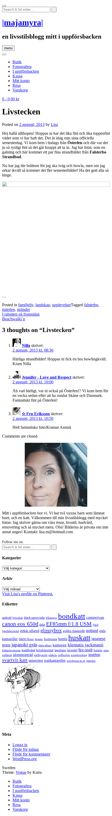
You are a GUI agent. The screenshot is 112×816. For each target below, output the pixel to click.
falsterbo (91, 305)
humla (62, 639)
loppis (98, 650)
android (6, 617)
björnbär (18, 617)
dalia (42, 625)
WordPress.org (25, 759)
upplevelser (61, 305)
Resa (17, 85)
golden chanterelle (74, 631)
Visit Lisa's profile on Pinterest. (27, 594)
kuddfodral (28, 650)
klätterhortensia (11, 650)
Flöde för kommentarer (31, 754)
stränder (23, 309)
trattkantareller (55, 660)
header (39, 639)
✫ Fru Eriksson (36, 414)
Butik (17, 62)
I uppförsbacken (26, 71)
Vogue (21, 772)
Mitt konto (21, 80)
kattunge (60, 645)
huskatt (79, 637)
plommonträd (23, 655)
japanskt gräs (24, 644)
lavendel (72, 650)
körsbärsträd (44, 650)
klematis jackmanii (85, 644)
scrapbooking (79, 655)
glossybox (51, 630)
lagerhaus (60, 650)
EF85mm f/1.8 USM (69, 624)
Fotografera (22, 66)
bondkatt (71, 616)
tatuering (36, 660)
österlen (8, 309)
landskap (42, 305)
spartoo (94, 654)
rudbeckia (64, 655)
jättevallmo (45, 645)
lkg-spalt (85, 650)
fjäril (95, 624)
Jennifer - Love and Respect (46, 377)
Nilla (26, 345)
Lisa (54, 124)
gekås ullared (29, 631)
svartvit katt (15, 660)
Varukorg (20, 90)
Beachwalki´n (13, 319)
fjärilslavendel (10, 631)
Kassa (17, 76)
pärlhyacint (40, 655)
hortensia (50, 639)
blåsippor (51, 617)
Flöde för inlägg (26, 749)
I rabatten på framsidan (21, 314)
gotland (92, 630)
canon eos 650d (20, 624)
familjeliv (25, 305)
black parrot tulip (34, 617)
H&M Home (26, 639)
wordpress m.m (76, 660)
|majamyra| (22, 22)
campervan (95, 617)
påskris (52, 655)
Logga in (20, 745)
